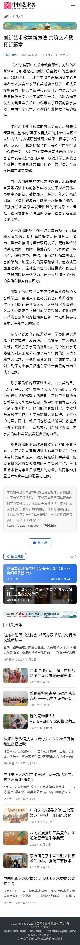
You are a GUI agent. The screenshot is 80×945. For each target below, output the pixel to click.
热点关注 (65, 55)
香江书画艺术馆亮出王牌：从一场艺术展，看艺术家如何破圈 (39, 777)
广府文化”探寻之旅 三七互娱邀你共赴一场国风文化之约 (52, 813)
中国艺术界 (10, 55)
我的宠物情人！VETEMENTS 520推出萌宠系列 (53, 719)
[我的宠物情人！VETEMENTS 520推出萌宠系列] (15, 721)
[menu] (73, 5)
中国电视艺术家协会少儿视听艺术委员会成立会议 (39, 881)
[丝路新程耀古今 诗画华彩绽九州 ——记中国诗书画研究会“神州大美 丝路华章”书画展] (15, 698)
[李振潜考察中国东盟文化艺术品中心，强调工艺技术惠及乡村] (15, 860)
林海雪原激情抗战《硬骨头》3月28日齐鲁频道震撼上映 (38, 741)
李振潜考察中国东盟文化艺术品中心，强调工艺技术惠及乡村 (52, 859)
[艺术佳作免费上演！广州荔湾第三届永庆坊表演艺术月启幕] (15, 675)
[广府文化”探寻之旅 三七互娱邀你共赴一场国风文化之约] (15, 815)
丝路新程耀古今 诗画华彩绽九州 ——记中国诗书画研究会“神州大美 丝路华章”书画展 (53, 696)
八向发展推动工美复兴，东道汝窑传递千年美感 (52, 835)
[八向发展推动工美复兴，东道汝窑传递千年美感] (15, 838)
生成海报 (16, 556)
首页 (6, 16)
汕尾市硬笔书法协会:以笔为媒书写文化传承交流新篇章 (39, 637)
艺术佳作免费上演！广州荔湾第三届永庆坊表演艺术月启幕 (52, 673)
